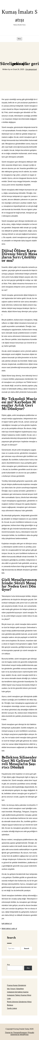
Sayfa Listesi (12, 1008)
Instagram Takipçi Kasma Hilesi (19, 995)
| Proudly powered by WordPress (22, 1033)
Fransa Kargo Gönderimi (16, 985)
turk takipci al (7, 923)
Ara (8, 965)
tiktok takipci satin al (9, 928)
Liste (9, 998)
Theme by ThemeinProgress (16, 1033)
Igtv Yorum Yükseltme (15, 989)
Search (11, 938)
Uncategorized (31, 69)
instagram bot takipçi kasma (17, 992)
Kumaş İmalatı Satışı (19, 17)
